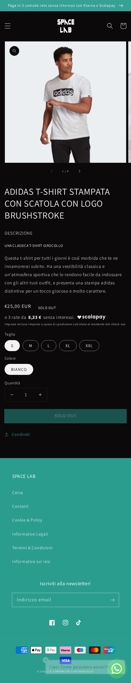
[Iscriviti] (112, 600)
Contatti (20, 506)
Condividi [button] (21, 434)
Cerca (17, 492)
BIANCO (19, 369)
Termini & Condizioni (32, 547)
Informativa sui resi (31, 561)
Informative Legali (30, 534)
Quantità (12, 383)
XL (68, 345)
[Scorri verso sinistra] (51, 171)
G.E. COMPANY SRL (58, 671)
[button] (7, 26)
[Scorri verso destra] (79, 171)
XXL (89, 345)
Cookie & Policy (27, 520)
